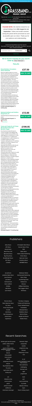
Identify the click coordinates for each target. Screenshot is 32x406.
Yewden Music (23, 318)
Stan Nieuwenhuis (8, 314)
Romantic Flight (24, 341)
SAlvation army (8, 379)
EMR (23, 249)
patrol (8, 383)
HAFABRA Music (23, 262)
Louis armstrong (23, 381)
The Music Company (23, 301)
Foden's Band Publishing (23, 253)
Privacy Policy (14, 402)
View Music (5, 122)
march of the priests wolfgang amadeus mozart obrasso (8, 349)
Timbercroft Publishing (24, 303)
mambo (24, 346)
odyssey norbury (23, 385)
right (23, 371)
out (8, 377)
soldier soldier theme (8, 343)
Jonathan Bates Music (8, 275)
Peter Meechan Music (8, 303)
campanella (24, 343)
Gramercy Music (23, 260)
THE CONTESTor (23, 365)
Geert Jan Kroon (23, 258)
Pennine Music (8, 301)
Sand (23, 377)
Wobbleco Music (23, 312)
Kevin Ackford (8, 284)
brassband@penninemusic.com (16, 21)
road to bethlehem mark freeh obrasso (23, 362)
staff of (8, 359)
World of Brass (23, 314)
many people (8, 355)
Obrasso (23, 284)
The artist (8, 368)
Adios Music (8, 245)
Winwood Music (23, 310)
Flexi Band (23, 46)
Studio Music (8, 316)
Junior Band (17, 46)
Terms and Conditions (5, 402)
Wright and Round (23, 316)
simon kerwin (8, 357)
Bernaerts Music (8, 253)
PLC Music (8, 305)
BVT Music (8, 260)
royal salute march (8, 370)
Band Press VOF (8, 251)
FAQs (19, 402)
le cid (23, 359)
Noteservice (24, 281)
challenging (24, 367)
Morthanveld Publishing (23, 275)
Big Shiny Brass (8, 256)
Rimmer (24, 350)
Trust (8, 346)
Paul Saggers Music (23, 288)
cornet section (8, 381)
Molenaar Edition (23, 273)
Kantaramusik (8, 281)
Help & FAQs (16, 53)
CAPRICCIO (8, 388)
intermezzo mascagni (8, 390)
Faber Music (23, 251)
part (24, 379)
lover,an (8, 363)
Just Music (8, 279)
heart (23, 388)
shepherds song (23, 348)
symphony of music (8, 361)
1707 (23, 354)
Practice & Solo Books (17, 47)
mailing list (10, 17)
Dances (8, 353)
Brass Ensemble (10, 46)
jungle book (24, 373)
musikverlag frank (23, 279)
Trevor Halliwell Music (23, 305)
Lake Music (8, 288)
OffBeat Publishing (24, 286)
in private (23, 383)
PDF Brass (23, 290)
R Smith (8, 310)
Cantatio (8, 262)
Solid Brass (8, 312)
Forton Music (23, 256)
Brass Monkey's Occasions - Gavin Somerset (9, 69)
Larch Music (8, 290)
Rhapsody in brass (23, 352)
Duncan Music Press (23, 247)
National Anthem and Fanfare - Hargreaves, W (10, 112)
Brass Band (3, 46)
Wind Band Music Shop (25, 1)
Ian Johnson (8, 273)
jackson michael (8, 385)
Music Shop (24, 277)
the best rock (23, 369)
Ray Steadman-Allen (8, 366)
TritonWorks (24, 307)
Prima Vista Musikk (8, 307)
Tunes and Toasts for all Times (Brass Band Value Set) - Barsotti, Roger (9, 127)
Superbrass (8, 318)
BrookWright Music (8, 258)
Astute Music (8, 249)
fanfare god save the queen (8, 341)
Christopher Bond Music (23, 245)
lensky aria (8, 372)
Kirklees (8, 286)
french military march (23, 390)
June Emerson (8, 277)
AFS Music (8, 247)
